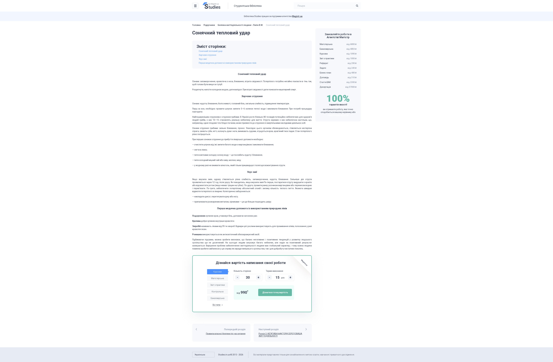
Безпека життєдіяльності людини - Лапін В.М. (240, 25)
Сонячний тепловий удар (210, 51)
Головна (196, 25)
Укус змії (203, 59)
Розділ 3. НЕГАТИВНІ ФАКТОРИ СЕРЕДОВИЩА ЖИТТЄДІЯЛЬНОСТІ (280, 334)
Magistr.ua (297, 16)
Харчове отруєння (207, 55)
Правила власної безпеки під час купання (225, 333)
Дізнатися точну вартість (275, 292)
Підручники (209, 25)
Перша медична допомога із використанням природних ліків (227, 63)
